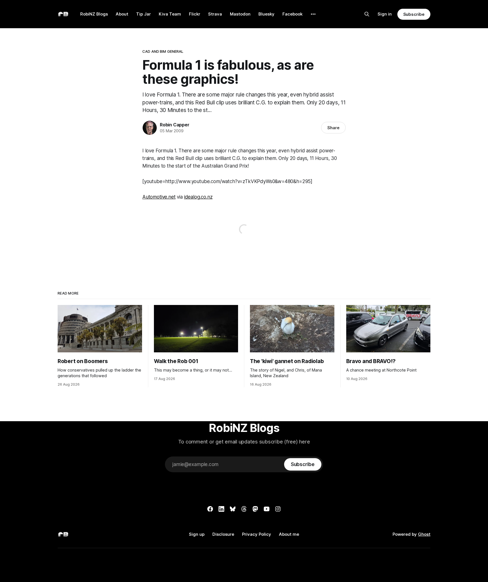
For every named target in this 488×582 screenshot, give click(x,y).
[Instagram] (278, 509)
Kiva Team (170, 14)
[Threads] (244, 509)
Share (333, 127)
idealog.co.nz (198, 197)
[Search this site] (366, 14)
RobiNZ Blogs (94, 14)
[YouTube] (266, 509)
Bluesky (266, 14)
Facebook (292, 14)
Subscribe (413, 14)
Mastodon (240, 14)
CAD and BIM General (162, 51)
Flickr (194, 14)
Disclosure (223, 534)
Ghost (424, 534)
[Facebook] (210, 509)
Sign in (385, 14)
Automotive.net (159, 197)
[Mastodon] (255, 509)
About (122, 14)
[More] (313, 14)
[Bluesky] (233, 509)
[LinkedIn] (221, 509)
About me (289, 534)
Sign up (196, 534)
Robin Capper (174, 125)
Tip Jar (143, 14)
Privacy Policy (256, 534)
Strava (215, 14)
